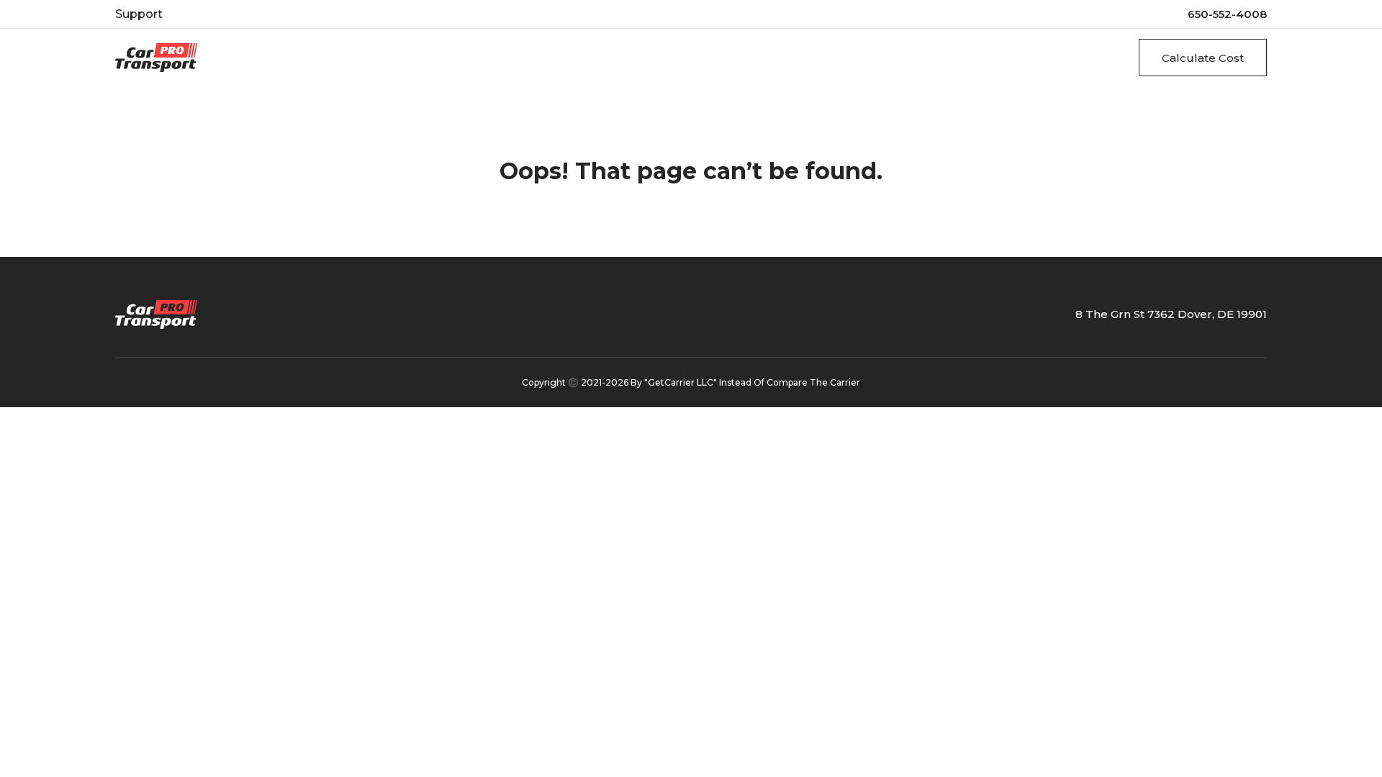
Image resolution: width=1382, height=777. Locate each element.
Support (139, 14)
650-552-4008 (1227, 14)
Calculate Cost (1203, 58)
